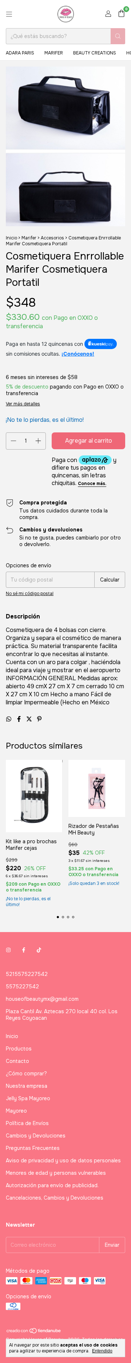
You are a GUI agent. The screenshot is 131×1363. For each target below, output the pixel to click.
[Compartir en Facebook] (19, 719)
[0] (121, 14)
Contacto (17, 1061)
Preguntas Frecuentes (33, 1148)
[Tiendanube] (34, 1332)
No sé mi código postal (29, 594)
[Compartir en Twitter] (29, 719)
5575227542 (22, 986)
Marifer (53, 53)
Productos (19, 1048)
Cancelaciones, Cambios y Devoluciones (54, 1197)
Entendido (102, 1350)
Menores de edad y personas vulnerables (56, 1173)
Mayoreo (16, 1111)
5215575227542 (27, 974)
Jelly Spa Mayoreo (28, 1098)
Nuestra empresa (26, 1086)
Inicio (11, 238)
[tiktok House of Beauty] (38, 950)
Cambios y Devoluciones (36, 1135)
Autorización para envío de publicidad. (52, 1185)
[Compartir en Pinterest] (39, 719)
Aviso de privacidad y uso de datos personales (63, 1160)
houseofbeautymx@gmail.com (42, 999)
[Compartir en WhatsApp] (9, 719)
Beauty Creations (94, 53)
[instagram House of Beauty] (8, 950)
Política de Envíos (27, 1123)
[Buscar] (118, 36)
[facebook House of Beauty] (23, 950)
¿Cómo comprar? (26, 1073)
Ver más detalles (23, 404)
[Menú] (9, 14)
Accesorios (52, 238)
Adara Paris (20, 53)
